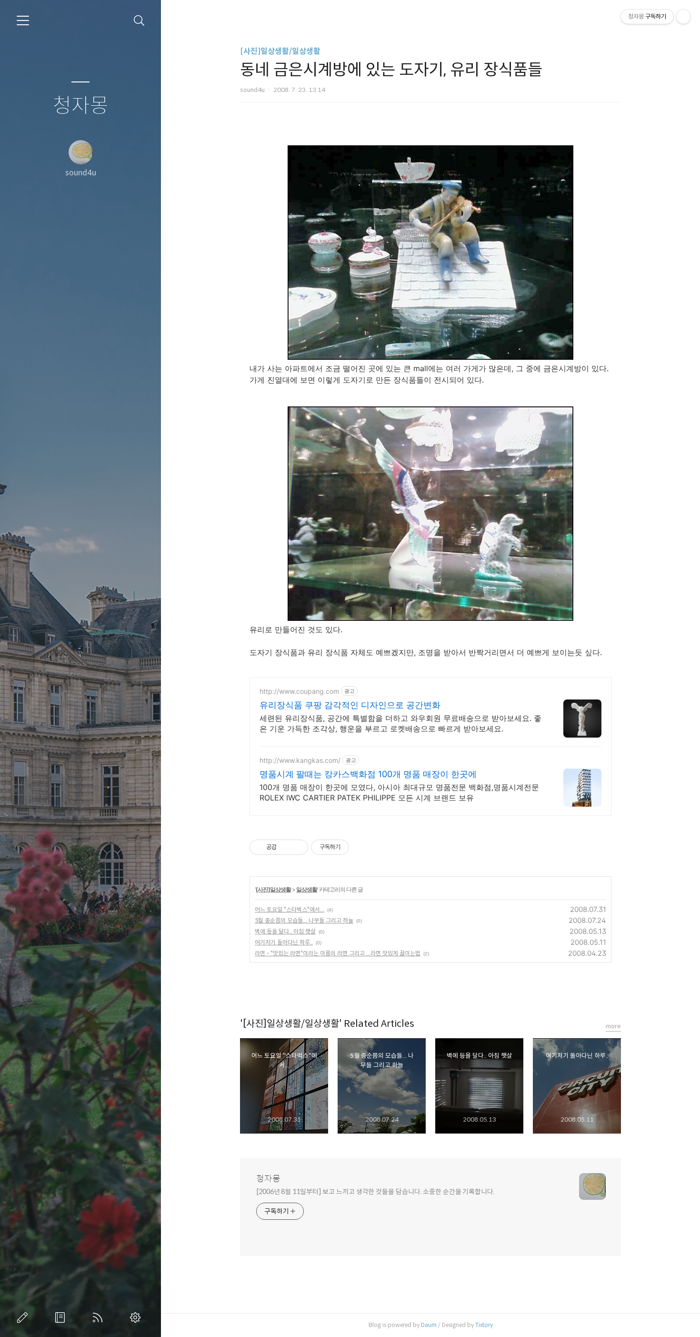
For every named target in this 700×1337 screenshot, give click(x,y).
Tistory (484, 1324)
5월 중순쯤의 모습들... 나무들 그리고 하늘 (304, 920)
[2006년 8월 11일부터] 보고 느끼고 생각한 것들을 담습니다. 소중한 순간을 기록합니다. (375, 1191)
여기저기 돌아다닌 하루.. (284, 942)
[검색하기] (139, 20)
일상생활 (306, 889)
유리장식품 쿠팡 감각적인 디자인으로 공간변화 (350, 705)
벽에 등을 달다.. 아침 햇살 (285, 931)
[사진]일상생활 (273, 889)
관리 (137, 1317)
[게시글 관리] (297, 847)
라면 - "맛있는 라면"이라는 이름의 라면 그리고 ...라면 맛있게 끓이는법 (337, 953)
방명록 (61, 1317)
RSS (99, 1317)
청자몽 (81, 106)
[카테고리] (23, 20)
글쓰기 (24, 1317)
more (613, 1026)
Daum (429, 1324)
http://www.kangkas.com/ (300, 760)
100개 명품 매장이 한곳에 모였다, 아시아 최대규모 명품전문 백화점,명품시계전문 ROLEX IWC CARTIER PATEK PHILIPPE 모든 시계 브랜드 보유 (399, 792)
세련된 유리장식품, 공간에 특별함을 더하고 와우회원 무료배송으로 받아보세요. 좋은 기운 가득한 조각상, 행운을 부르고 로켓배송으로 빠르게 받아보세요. (400, 723)
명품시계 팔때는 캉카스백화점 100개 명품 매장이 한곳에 (368, 774)
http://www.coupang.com (299, 691)
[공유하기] (285, 847)
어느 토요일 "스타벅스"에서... (289, 909)
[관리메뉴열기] (683, 17)
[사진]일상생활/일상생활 (280, 51)
